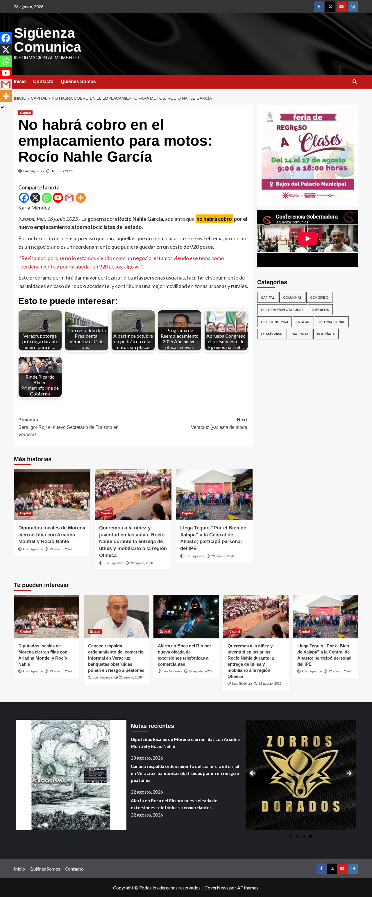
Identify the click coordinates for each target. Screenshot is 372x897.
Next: (219, 423)
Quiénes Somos (78, 81)
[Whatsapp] (47, 198)
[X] (35, 198)
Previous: (68, 427)
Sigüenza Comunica (47, 40)
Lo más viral (272, 334)
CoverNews (216, 887)
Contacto (43, 81)
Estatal (303, 322)
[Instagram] (353, 6)
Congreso (319, 297)
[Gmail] (69, 198)
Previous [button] (252, 773)
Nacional (300, 334)
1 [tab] (290, 836)
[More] (81, 198)
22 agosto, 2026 (141, 563)
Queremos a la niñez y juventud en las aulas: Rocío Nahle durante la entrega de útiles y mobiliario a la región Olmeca (133, 541)
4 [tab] (310, 836)
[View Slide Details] (308, 155)
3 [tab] (304, 836)
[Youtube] (342, 6)
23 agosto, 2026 (60, 549)
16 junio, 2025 (62, 171)
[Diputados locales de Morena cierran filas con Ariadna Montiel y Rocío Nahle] (52, 494)
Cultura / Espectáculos (282, 309)
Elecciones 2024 (274, 322)
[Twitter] (330, 6)
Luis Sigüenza (33, 171)
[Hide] (2, 107)
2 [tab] (297, 836)
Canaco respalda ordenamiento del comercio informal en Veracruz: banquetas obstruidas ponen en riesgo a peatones (116, 658)
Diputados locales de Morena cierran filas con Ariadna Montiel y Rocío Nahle (51, 535)
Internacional (332, 322)
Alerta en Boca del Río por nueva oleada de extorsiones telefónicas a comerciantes (174, 804)
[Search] (354, 82)
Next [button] (348, 773)
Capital (25, 112)
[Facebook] (319, 6)
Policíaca (326, 334)
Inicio (20, 81)
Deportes (320, 309)
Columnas (292, 297)
